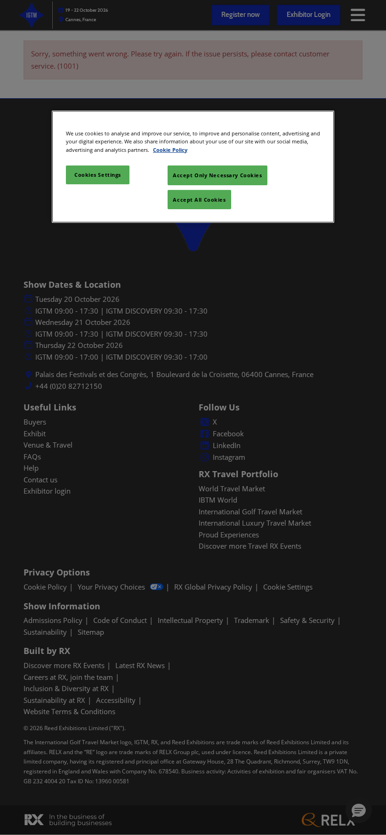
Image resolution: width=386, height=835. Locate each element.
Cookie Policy (170, 149)
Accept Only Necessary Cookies (217, 175)
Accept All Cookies (199, 199)
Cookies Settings (97, 174)
